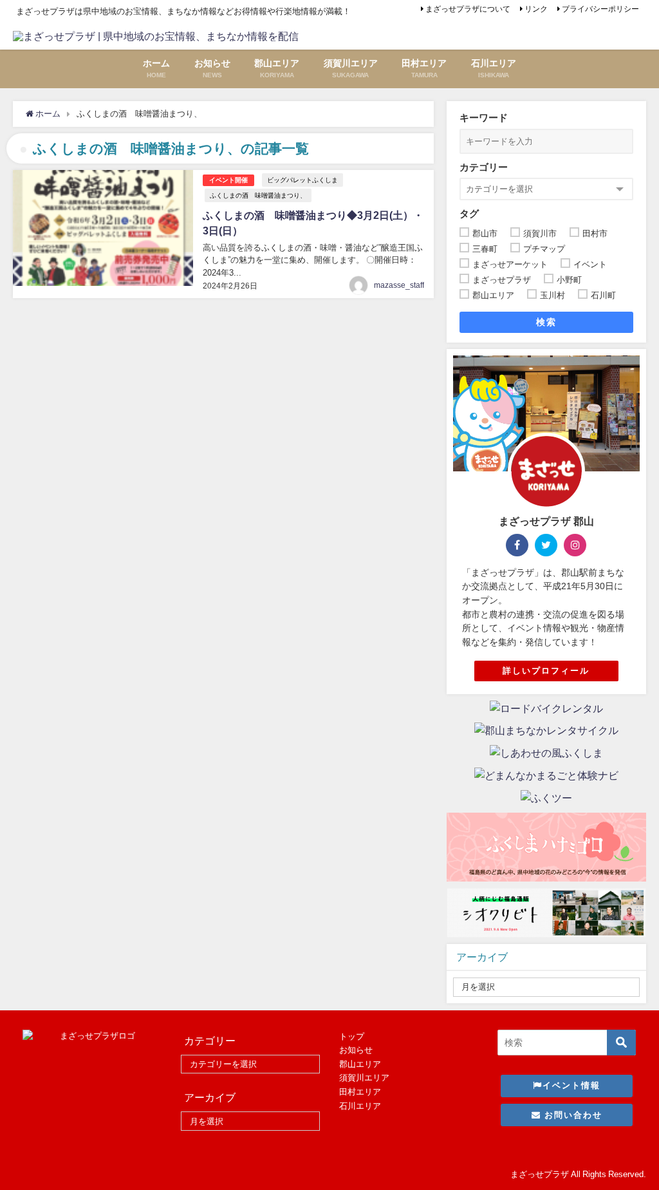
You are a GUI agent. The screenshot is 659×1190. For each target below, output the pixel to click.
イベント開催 (228, 180)
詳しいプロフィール (546, 670)
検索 (546, 322)
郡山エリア (360, 1064)
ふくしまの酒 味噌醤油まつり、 (258, 195)
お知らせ (356, 1050)
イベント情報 (571, 1085)
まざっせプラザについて (467, 9)
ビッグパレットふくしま (302, 179)
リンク (536, 9)
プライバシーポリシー (600, 9)
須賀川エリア (364, 1077)
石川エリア (360, 1106)
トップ (351, 1036)
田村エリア (360, 1092)
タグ (469, 213)
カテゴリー (483, 167)
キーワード (483, 117)
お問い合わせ (571, 1115)
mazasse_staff (399, 285)
